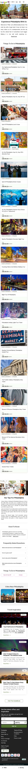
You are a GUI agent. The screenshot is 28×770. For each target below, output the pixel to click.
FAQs (15, 736)
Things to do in (14, 44)
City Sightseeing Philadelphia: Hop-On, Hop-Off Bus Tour (13, 67)
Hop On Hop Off (7, 575)
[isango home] (3, 2)
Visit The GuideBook (14, 701)
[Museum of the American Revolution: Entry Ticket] (14, 425)
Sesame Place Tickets (8, 466)
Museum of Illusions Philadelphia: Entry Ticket (14, 409)
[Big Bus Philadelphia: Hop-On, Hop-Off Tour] (14, 84)
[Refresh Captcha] (25, 723)
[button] (25, 595)
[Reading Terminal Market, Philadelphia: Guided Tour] (14, 338)
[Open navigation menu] (23, 2)
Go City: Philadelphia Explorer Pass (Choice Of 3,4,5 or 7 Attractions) (13, 210)
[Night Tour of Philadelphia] (14, 282)
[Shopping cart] (20, 2)
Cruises (20, 575)
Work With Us (4, 734)
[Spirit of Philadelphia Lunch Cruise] (14, 112)
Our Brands (4, 740)
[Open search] (9, 4)
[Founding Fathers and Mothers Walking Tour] (14, 255)
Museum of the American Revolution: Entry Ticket (13, 438)
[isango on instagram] (9, 755)
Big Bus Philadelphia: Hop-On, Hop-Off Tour (13, 96)
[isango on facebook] (2, 755)
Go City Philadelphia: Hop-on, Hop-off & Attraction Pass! (12, 153)
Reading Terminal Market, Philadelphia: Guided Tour (12, 351)
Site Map (3, 743)
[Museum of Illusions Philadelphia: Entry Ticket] (14, 397)
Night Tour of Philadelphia (9, 294)
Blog (2, 736)
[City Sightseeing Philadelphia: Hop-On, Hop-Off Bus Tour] (14, 55)
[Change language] (9, 2)
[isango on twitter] (5, 755)
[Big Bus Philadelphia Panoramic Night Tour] (14, 227)
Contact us (4, 748)
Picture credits (17, 738)
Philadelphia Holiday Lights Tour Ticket (12, 322)
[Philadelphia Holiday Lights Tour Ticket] (14, 310)
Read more (14, 36)
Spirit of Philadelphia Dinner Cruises (11, 181)
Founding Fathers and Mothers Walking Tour (13, 267)
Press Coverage (5, 738)
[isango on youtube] (15, 755)
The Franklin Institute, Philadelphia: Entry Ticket (12, 380)
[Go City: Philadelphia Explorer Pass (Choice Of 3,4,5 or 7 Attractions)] (14, 197)
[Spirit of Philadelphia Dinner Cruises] (14, 170)
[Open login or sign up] (17, 2)
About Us (3, 732)
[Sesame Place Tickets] (14, 454)
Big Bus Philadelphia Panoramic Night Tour (13, 239)
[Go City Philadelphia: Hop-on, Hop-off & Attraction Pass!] (14, 140)
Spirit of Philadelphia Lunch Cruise (11, 124)
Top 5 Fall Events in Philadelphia (14, 631)
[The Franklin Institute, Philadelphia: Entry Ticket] (14, 367)
